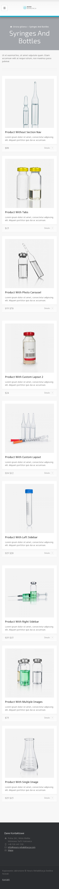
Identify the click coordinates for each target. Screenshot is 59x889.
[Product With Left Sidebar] (29, 508)
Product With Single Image (21, 782)
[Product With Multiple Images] (29, 672)
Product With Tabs (16, 212)
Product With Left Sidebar (21, 537)
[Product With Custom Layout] (29, 428)
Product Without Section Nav (23, 132)
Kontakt (6, 879)
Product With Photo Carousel (23, 292)
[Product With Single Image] (29, 753)
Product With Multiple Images (24, 701)
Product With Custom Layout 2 (24, 377)
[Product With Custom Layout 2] (29, 347)
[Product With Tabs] (29, 183)
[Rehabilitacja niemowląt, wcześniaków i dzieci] (29, 8)
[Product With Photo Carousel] (29, 263)
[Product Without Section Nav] (29, 103)
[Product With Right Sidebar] (29, 592)
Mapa (10, 850)
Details (47, 148)
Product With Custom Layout (23, 457)
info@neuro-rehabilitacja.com (21, 847)
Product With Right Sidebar (22, 621)
